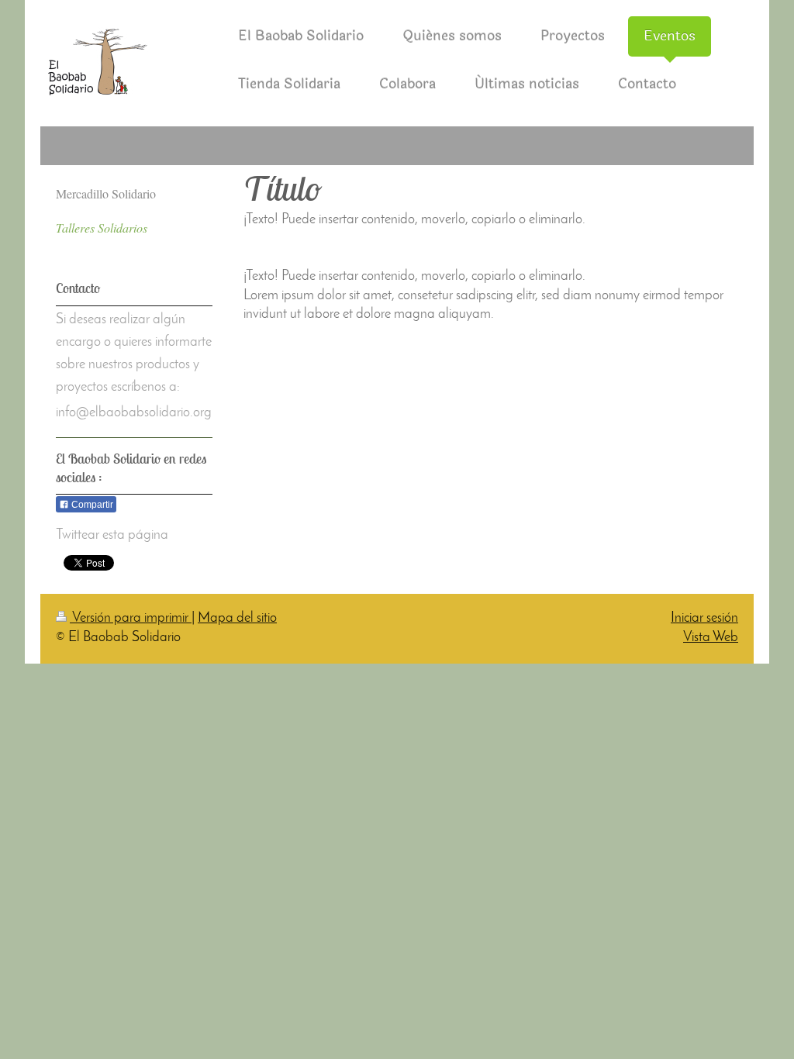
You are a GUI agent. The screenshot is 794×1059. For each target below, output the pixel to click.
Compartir (91, 504)
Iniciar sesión (704, 619)
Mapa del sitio (237, 619)
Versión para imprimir (131, 619)
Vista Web (710, 638)
